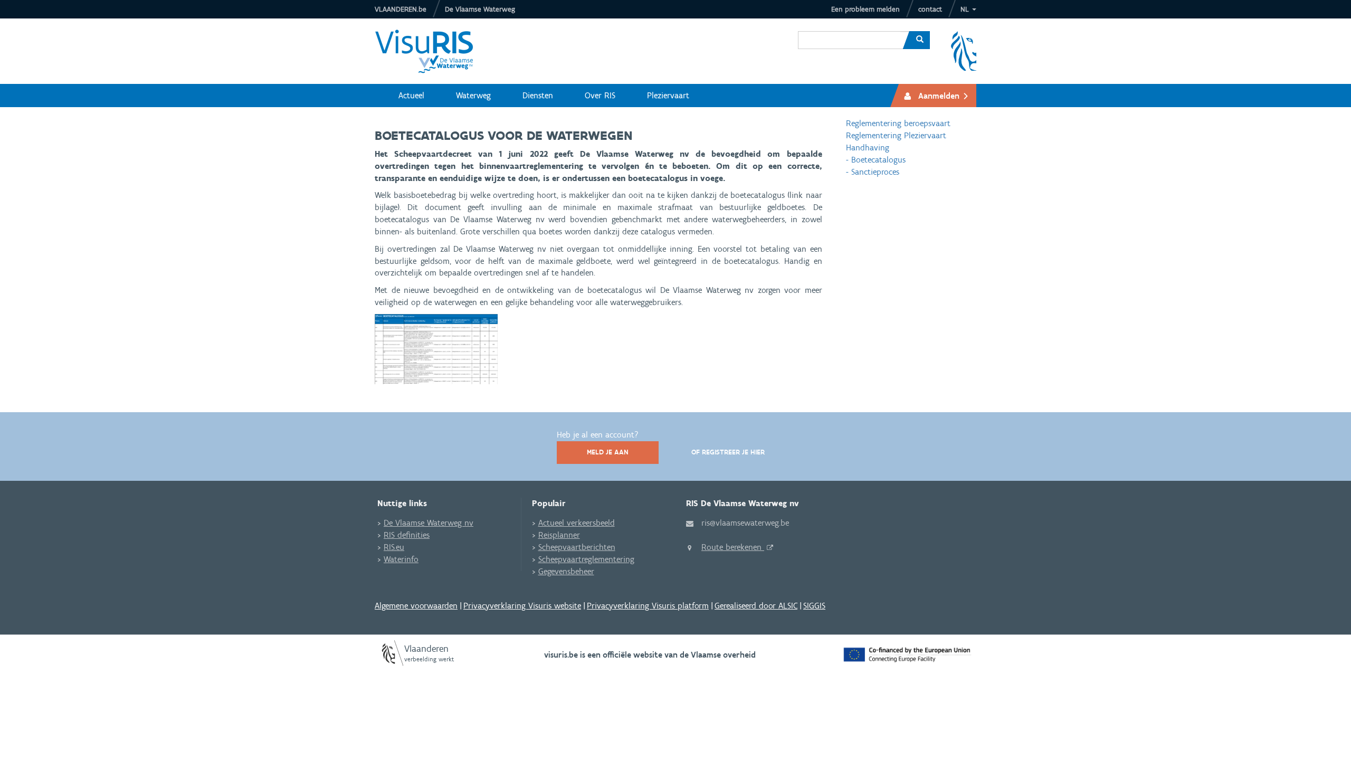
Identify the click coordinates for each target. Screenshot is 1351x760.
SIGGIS (814, 606)
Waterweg (473, 95)
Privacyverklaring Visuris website (522, 606)
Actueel (411, 95)
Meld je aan (608, 452)
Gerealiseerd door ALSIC (756, 606)
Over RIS (600, 95)
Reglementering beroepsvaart (898, 123)
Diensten (537, 95)
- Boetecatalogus (876, 160)
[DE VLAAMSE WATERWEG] (432, 51)
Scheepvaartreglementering (586, 559)
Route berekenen (732, 547)
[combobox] (849, 32)
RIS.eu (394, 547)
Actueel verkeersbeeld (576, 523)
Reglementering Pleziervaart (896, 135)
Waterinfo (401, 559)
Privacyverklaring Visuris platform (648, 606)
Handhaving (867, 147)
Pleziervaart (668, 95)
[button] (968, 9)
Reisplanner (559, 535)
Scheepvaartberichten (576, 547)
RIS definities (407, 535)
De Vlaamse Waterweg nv (428, 523)
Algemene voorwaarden (416, 606)
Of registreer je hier (728, 452)
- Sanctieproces (872, 172)
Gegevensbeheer (566, 571)
